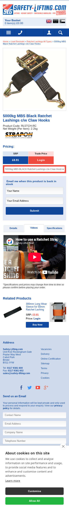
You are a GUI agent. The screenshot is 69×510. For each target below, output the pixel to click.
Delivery (45, 354)
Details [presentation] (13, 228)
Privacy (44, 373)
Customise (34, 491)
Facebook (21, 387)
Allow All (34, 500)
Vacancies (46, 349)
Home (5, 41)
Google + (46, 387)
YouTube (38, 387)
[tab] (13, 228)
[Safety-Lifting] (34, 9)
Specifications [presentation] (54, 228)
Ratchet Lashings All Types (39, 41)
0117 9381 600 (20, 32)
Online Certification (51, 358)
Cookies (45, 378)
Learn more (12, 480)
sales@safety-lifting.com (16, 373)
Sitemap (45, 363)
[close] (63, 446)
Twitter (29, 387)
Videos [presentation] (34, 228)
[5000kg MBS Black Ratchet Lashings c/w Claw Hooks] (34, 79)
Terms (44, 368)
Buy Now (37, 324)
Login (41, 160)
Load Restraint (17, 41)
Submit (34, 210)
